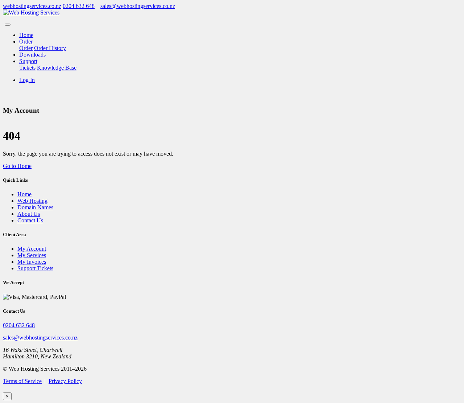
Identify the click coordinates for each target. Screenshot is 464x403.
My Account (31, 249)
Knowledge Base (56, 68)
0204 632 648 (79, 6)
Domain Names (35, 207)
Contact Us (30, 220)
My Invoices (31, 262)
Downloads (32, 55)
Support (28, 61)
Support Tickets (35, 268)
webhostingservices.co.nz (32, 6)
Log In (27, 80)
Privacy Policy (65, 381)
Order (26, 41)
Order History (50, 48)
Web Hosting (32, 201)
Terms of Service (22, 381)
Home (26, 35)
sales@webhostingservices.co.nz (137, 6)
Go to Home (17, 166)
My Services (31, 255)
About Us (28, 214)
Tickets (27, 68)
